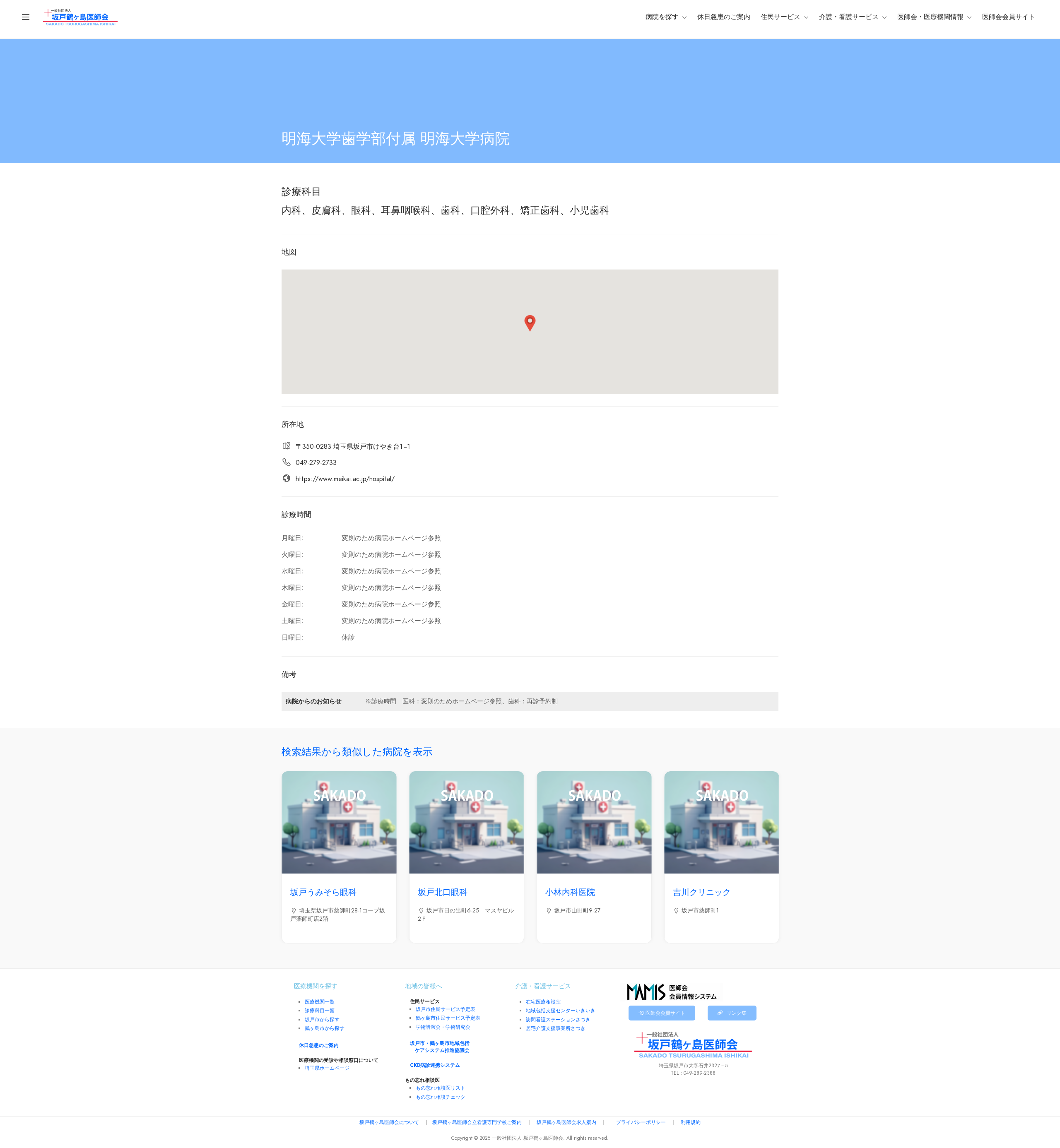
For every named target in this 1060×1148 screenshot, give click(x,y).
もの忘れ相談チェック (440, 1097)
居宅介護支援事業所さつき (555, 1028)
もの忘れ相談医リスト (440, 1088)
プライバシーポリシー (641, 1122)
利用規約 (691, 1122)
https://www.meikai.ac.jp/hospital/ (345, 479)
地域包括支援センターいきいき (560, 1010)
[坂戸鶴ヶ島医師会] (80, 16)
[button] (530, 323)
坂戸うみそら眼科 (323, 892)
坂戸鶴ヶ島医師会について (389, 1122)
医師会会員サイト (1008, 17)
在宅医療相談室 (543, 1002)
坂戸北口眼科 (442, 892)
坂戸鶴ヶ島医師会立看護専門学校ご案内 (477, 1122)
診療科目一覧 (320, 1010)
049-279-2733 (316, 462)
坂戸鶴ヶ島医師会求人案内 (566, 1122)
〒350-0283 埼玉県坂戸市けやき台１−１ (353, 446)
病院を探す (662, 17)
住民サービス (780, 17)
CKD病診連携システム (435, 1065)
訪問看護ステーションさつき (558, 1019)
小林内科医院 (570, 892)
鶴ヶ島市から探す (324, 1028)
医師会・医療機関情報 (930, 17)
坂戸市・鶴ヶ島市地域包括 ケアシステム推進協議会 (440, 1047)
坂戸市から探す (322, 1019)
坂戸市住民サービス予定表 (445, 1009)
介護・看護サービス (849, 17)
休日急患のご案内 (723, 17)
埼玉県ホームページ (327, 1068)
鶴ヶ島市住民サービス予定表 (448, 1018)
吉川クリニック (702, 892)
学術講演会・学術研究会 (443, 1027)
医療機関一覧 (320, 1002)
